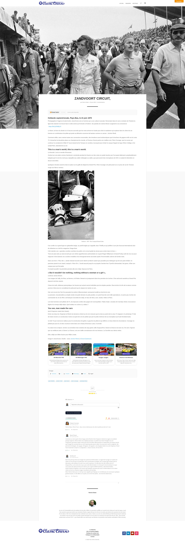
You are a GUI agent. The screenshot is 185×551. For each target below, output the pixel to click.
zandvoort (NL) (83, 381)
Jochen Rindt (75, 338)
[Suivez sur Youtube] (132, 533)
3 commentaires (101, 102)
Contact (92, 536)
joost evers (66, 381)
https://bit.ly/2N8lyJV (55, 126)
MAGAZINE (128, 3)
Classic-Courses (74, 423)
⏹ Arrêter (63, 112)
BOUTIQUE (135, 3)
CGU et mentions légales (92, 531)
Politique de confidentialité (92, 535)
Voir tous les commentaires (73, 413)
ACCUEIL (122, 3)
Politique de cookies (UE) (92, 533)
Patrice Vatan (85, 102)
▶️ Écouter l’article (54, 112)
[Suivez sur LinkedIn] (128, 533)
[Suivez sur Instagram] (136, 533)
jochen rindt (59, 381)
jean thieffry (51, 381)
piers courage (74, 381)
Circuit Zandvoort (86, 338)
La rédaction (92, 529)
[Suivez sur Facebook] (124, 533)
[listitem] (53, 373)
